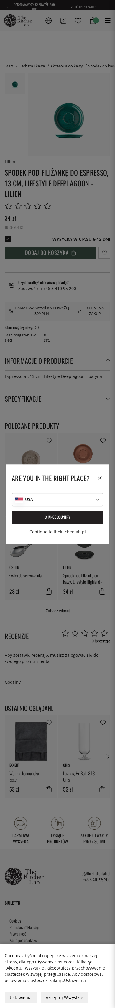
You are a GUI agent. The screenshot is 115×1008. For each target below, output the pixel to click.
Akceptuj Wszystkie (64, 997)
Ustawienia (21, 997)
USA (29, 499)
